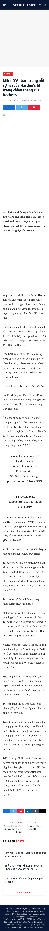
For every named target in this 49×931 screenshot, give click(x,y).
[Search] (44, 5)
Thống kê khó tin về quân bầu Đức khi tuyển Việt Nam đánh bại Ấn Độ (24, 867)
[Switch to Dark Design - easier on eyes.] (40, 5)
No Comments (23, 101)
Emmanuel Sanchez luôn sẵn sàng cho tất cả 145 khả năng (13, 829)
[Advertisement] (24, 38)
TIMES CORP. (35, 908)
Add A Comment (24, 892)
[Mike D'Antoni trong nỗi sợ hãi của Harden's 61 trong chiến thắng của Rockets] (24, 124)
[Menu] (4, 5)
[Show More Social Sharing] (43, 107)
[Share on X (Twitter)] (22, 107)
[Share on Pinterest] (34, 107)
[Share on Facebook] (9, 107)
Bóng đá (7, 74)
